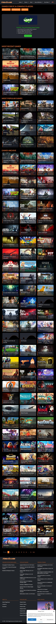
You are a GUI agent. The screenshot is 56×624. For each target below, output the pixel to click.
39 (21, 552)
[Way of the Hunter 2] (45, 482)
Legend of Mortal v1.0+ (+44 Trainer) (27, 564)
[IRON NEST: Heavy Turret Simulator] (10, 254)
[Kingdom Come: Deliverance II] (45, 117)
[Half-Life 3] (10, 386)
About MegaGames (6, 602)
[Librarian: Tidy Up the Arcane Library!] (45, 217)
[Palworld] (10, 129)
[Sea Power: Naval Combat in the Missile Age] (28, 482)
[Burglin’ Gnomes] (10, 530)
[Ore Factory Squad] (28, 290)
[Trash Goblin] (28, 77)
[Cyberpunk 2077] (28, 105)
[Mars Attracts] (28, 422)
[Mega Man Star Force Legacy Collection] (10, 518)
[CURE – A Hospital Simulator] (28, 374)
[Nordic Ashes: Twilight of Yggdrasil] (28, 458)
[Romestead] (28, 530)
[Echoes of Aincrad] (28, 350)
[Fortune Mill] (45, 530)
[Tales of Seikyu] (28, 398)
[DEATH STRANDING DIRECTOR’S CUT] (10, 506)
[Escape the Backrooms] (10, 242)
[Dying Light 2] (45, 141)
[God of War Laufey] (45, 518)
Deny (41, 619)
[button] (53, 611)
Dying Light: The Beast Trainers (8, 564)
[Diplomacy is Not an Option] (28, 470)
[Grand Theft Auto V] (10, 105)
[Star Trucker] (28, 338)
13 (16, 552)
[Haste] (10, 434)
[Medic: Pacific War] (45, 434)
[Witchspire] (10, 542)
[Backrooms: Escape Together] (45, 362)
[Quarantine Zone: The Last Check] (10, 89)
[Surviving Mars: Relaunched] (10, 65)
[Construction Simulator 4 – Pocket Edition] (28, 89)
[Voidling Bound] (28, 494)
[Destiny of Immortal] (45, 77)
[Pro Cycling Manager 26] (10, 362)
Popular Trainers (23, 604)
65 (26, 552)
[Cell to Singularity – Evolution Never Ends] (28, 302)
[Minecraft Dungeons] (10, 482)
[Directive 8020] (45, 386)
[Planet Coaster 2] (45, 53)
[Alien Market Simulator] (28, 446)
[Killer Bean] (10, 446)
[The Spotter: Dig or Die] (10, 374)
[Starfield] (28, 129)
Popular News (22, 610)
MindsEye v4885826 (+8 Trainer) (26, 584)
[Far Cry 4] (45, 129)
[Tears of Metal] (28, 314)
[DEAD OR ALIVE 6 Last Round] (45, 338)
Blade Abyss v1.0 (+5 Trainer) (43, 591)
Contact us (4, 604)
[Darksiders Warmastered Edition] (10, 53)
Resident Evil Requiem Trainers (8, 570)
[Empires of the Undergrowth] (28, 53)
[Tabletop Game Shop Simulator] (10, 470)
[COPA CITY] (10, 494)
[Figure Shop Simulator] (45, 470)
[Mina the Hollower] (45, 410)
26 (18, 552)
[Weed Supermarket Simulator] (10, 350)
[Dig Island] (10, 422)
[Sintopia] (28, 65)
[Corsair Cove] (45, 278)
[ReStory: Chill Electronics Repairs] (45, 242)
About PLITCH (28, 35)
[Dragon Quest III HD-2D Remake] (10, 338)
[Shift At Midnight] (45, 314)
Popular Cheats (23, 608)
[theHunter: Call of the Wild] (28, 141)
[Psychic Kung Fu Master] (28, 254)
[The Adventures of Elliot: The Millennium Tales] (28, 217)
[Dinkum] (10, 278)
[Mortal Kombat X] (10, 141)
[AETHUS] (45, 65)
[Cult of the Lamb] (10, 266)
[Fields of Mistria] (28, 266)
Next (34, 552)
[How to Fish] (10, 205)
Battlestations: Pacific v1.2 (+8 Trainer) (27, 593)
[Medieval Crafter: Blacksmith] (45, 205)
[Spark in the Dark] (45, 266)
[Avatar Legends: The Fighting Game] (10, 326)
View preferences (50, 619)
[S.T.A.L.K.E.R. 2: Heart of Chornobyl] (28, 117)
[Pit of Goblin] (45, 254)
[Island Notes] (28, 205)
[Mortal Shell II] (28, 229)
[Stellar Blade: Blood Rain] (10, 302)
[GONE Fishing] (10, 77)
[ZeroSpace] (10, 314)
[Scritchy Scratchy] (28, 242)
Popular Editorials (23, 613)
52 (23, 552)
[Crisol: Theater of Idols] (10, 217)
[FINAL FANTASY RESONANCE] (45, 542)
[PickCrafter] (45, 422)
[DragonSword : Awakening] (45, 326)
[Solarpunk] (28, 542)
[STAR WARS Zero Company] (10, 229)
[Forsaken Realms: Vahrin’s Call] (10, 290)
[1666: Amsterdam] (45, 229)
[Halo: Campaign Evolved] (28, 326)
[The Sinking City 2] (45, 89)
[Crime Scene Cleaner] (28, 506)
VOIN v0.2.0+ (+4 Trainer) (42, 589)
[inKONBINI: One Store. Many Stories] (28, 434)
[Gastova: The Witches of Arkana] (45, 446)
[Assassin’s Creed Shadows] (45, 105)
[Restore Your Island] (45, 290)
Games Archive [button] (25, 9)
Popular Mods (22, 606)
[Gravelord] (28, 518)
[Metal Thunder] (28, 410)
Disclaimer (4, 606)
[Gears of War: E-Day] (45, 458)
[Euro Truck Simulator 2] (10, 117)
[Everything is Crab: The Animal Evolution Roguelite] (45, 398)
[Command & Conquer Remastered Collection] (10, 398)
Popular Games (23, 602)
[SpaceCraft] (45, 494)
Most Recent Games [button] (6, 9)
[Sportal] (28, 386)
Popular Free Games (24, 615)
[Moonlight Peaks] (45, 374)
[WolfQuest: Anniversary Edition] (45, 302)
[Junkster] (28, 362)
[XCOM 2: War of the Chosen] (45, 506)
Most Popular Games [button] (16, 9)
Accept (32, 619)
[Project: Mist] (10, 410)
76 (30, 552)
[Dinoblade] (28, 278)
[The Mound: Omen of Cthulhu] (45, 350)
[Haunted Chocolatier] (10, 458)
